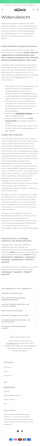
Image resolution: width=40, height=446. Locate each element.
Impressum (8, 367)
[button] (2, 10)
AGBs (6, 371)
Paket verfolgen (9, 399)
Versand (6, 391)
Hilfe (5, 403)
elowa (22, 442)
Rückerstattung (9, 387)
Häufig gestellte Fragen (12, 395)
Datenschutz (8, 375)
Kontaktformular (13, 343)
